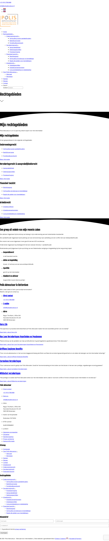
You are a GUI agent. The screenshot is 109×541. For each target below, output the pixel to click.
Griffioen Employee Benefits (11, 349)
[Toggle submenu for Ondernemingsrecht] (19, 36)
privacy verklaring (20, 529)
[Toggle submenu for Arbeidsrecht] (14, 63)
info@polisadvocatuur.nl (7, 6)
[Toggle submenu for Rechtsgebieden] (13, 34)
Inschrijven (4, 533)
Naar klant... (8, 332)
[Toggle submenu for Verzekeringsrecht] (18, 45)
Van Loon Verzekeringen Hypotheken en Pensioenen (21, 336)
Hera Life (3, 324)
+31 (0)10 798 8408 (5, 2)
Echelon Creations (60, 538)
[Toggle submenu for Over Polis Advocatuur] (17, 72)
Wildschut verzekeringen (10, 373)
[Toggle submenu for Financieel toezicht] (18, 54)
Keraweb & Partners (75, 538)
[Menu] (0, 28)
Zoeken (5, 88)
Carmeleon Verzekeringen (10, 361)
